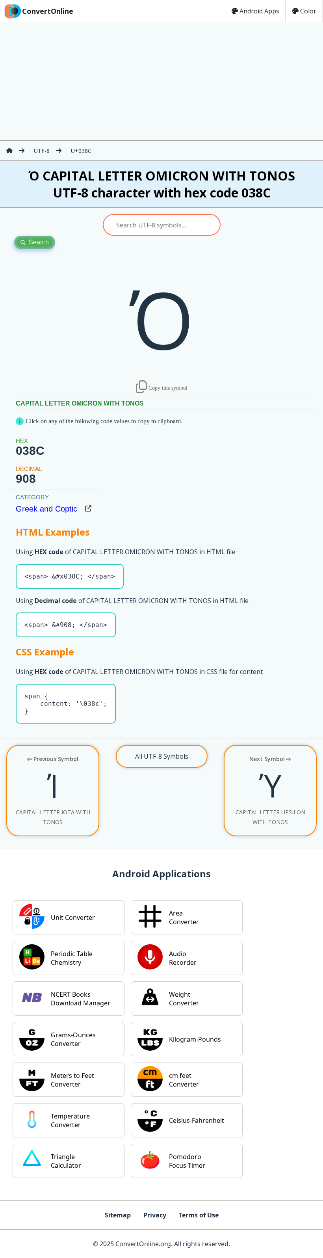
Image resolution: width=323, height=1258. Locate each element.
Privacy (154, 1215)
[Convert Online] (9, 150)
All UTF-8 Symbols (161, 756)
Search (39, 242)
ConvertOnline (47, 11)
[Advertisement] (161, 81)
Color (308, 11)
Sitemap (118, 1215)
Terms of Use (199, 1215)
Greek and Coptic (46, 508)
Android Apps (259, 11)
